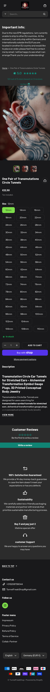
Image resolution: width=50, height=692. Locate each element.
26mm (23, 225)
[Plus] (17, 345)
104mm (25, 321)
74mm (23, 284)
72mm (8, 284)
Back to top (8, 566)
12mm (8, 210)
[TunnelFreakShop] (25, 6)
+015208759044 (14, 584)
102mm (9, 321)
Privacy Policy (9, 625)
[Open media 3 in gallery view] (33, 169)
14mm (23, 210)
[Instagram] (5, 605)
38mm (23, 239)
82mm (38, 291)
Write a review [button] (25, 445)
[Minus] (5, 345)
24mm (8, 225)
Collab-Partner (9, 641)
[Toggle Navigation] (5, 5)
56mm (23, 262)
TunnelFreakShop (17, 680)
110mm (40, 329)
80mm (23, 291)
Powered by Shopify (34, 680)
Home (4, 68)
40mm (38, 239)
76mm (38, 284)
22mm (38, 217)
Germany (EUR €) (31, 655)
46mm (38, 247)
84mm (8, 299)
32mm (23, 232)
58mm (38, 262)
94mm (38, 306)
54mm (8, 262)
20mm (23, 217)
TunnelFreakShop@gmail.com (21, 589)
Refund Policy (9, 631)
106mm (9, 329)
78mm (8, 291)
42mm (8, 247)
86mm (23, 299)
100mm (39, 314)
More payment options (25, 359)
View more (8, 414)
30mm (8, 232)
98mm (23, 314)
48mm (8, 254)
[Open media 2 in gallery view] (25, 169)
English (9, 655)
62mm (24, 269)
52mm (38, 254)
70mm (38, 277)
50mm (23, 254)
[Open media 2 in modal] (25, 123)
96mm (8, 314)
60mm (8, 269)
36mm (8, 239)
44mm (23, 247)
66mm (8, 277)
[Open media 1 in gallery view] (16, 169)
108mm (25, 329)
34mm (38, 232)
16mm (37, 210)
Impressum (7, 620)
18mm (8, 217)
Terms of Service (10, 636)
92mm (24, 306)
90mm (8, 306)
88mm (38, 299)
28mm (38, 225)
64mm (38, 269)
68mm (23, 277)
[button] (25, 14)
